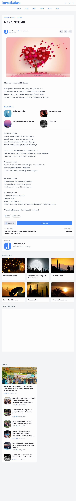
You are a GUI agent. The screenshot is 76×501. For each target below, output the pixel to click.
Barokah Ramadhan (60, 300)
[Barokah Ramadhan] (62, 297)
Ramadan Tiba (33, 300)
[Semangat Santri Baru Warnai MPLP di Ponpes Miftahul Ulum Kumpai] (7, 449)
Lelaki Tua (52, 121)
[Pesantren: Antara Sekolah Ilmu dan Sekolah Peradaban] (7, 460)
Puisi (33, 8)
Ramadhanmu (58, 276)
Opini (26, 8)
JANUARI (69, 231)
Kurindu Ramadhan (10, 276)
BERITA (7, 393)
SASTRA (17, 216)
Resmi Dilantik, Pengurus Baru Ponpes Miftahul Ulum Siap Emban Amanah (23, 412)
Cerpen (42, 8)
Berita (19, 8)
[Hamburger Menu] (73, 3)
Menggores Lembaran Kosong (23, 121)
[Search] (69, 3)
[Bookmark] (70, 32)
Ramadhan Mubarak (10, 300)
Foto (49, 8)
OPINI (15, 459)
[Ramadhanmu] (62, 273)
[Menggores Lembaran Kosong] (7, 127)
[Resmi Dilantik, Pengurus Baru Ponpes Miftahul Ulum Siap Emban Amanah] (7, 415)
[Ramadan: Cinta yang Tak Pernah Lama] (38, 273)
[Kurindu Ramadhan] (13, 273)
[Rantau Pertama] (44, 117)
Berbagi (45, 223)
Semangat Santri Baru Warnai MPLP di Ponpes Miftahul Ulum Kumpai (23, 445)
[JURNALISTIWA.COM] (10, 2)
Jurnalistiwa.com (19, 244)
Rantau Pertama (55, 111)
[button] (10, 223)
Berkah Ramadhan (19, 111)
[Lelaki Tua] (44, 127)
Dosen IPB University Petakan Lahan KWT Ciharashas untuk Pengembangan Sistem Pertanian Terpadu (19, 389)
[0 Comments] (61, 31)
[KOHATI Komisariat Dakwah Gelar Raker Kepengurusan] (7, 427)
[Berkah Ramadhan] (7, 117)
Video (57, 8)
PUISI (8, 216)
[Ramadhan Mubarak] (13, 297)
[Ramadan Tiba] (38, 297)
